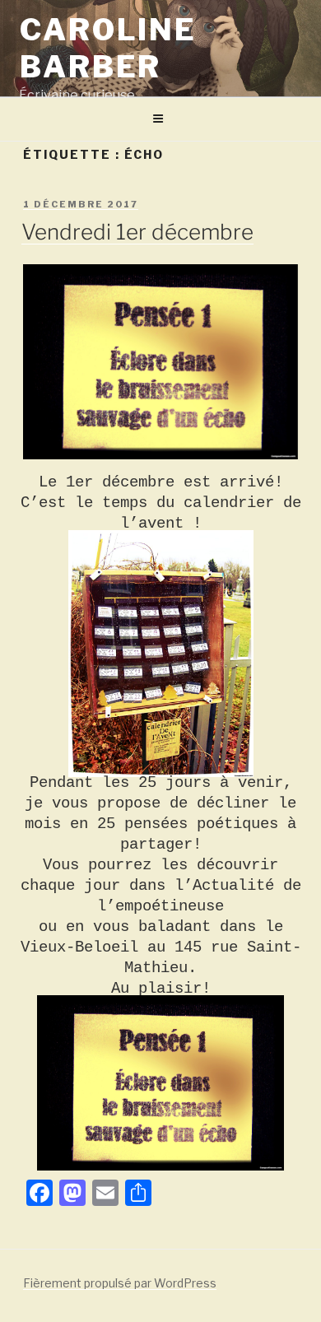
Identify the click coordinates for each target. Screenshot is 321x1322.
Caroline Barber (108, 48)
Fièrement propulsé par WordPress (119, 1283)
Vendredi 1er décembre (137, 231)
